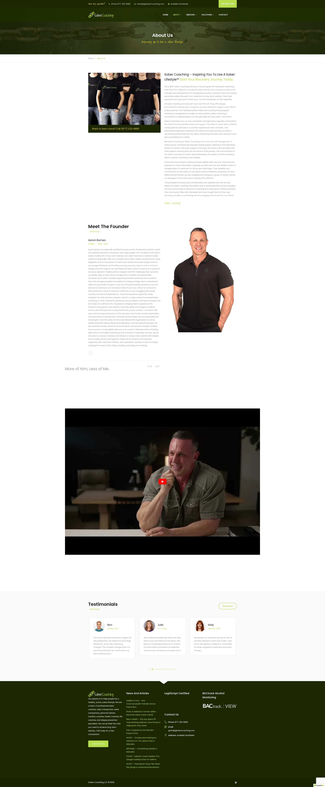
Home (165, 14)
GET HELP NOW (227, 4)
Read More (228, 606)
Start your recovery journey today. (206, 79)
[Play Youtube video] (162, 481)
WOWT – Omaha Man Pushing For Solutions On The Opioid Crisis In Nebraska (141, 740)
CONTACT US (98, 744)
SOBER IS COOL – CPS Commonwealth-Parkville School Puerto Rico (140, 703)
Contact (223, 14)
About (176, 14)
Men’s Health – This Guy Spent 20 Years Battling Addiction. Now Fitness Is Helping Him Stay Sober (143, 722)
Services (190, 14)
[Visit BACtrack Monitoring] (219, 706)
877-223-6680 (181, 722)
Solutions (206, 14)
